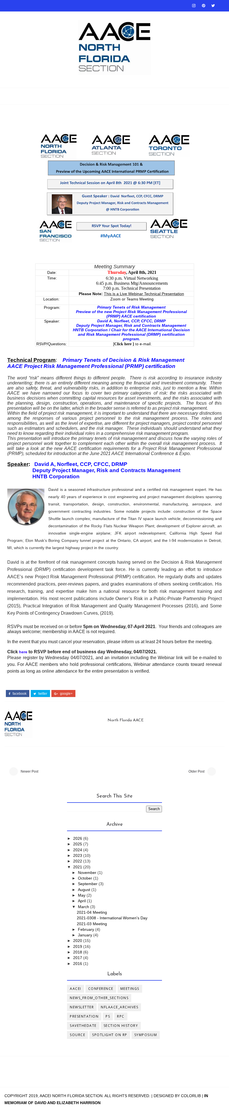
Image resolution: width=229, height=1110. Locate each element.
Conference (100, 988)
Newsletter (82, 1007)
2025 (78, 844)
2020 (78, 940)
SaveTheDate (83, 1025)
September (88, 884)
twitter (42, 694)
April (82, 901)
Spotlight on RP (109, 1034)
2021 (78, 867)
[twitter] (213, 5)
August (84, 889)
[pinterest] (203, 5)
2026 (78, 838)
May (82, 895)
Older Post (196, 771)
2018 (78, 952)
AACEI (75, 988)
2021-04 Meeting (92, 912)
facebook (19, 694)
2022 (78, 861)
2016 (78, 963)
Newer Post (29, 771)
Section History (121, 1025)
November (87, 872)
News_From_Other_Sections (99, 997)
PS (108, 1016)
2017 (78, 957)
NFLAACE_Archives (119, 1007)
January (85, 935)
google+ (66, 694)
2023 (78, 855)
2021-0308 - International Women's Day (112, 918)
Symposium (145, 1034)
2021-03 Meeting (92, 924)
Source (77, 1034)
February (86, 929)
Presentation (84, 1016)
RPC (121, 1016)
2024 (78, 850)
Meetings (129, 988)
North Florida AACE (126, 720)
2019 (78, 946)
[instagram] (194, 5)
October (85, 878)
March (84, 906)
